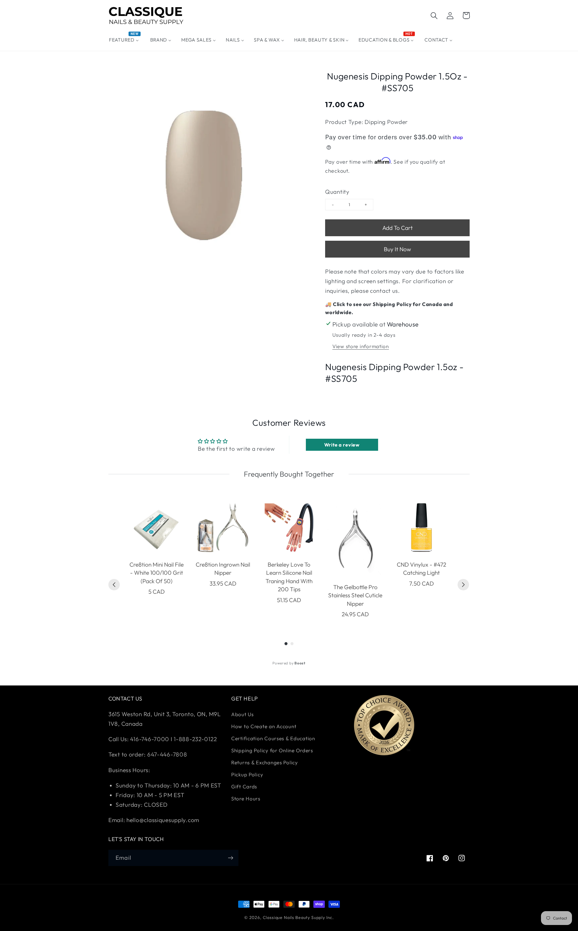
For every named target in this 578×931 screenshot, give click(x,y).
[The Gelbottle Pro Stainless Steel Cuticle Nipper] (355, 538)
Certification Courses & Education (273, 738)
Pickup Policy (247, 774)
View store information (360, 346)
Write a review (342, 445)
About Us (242, 714)
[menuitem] (124, 39)
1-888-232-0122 (194, 739)
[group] (156, 559)
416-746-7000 (149, 739)
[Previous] (114, 584)
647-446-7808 (167, 754)
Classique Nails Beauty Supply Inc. (298, 917)
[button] (434, 15)
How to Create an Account (263, 726)
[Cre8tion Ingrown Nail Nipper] (222, 527)
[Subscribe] (230, 858)
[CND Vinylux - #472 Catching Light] (421, 527)
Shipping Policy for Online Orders (272, 750)
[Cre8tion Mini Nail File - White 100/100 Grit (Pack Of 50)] (156, 527)
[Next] (463, 584)
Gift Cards (244, 786)
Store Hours (245, 798)
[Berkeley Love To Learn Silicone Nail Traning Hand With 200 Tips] (289, 527)
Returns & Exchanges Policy (264, 762)
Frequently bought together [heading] (289, 473)
